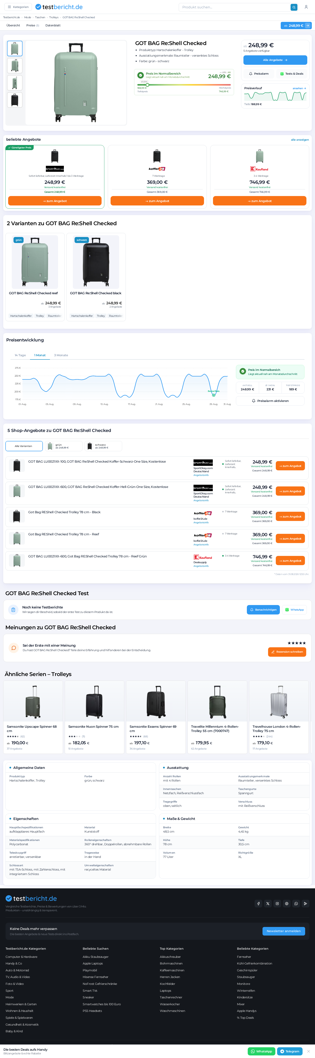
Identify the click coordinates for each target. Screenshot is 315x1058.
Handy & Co (14, 963)
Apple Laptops (93, 963)
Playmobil (90, 970)
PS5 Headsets (92, 1011)
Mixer (241, 1004)
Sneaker (88, 997)
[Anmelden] (306, 7)
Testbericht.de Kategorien (26, 949)
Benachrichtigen (266, 609)
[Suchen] (294, 7)
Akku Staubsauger (95, 957)
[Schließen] (309, 1051)
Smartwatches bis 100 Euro (102, 1004)
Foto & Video (15, 984)
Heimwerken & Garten (21, 1004)
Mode (27, 17)
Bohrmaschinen (171, 963)
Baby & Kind (14, 1031)
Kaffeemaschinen (172, 970)
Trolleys (53, 17)
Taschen (40, 17)
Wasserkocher (170, 1004)
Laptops (165, 991)
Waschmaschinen (172, 1011)
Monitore (243, 984)
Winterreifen (246, 991)
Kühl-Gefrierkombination (254, 963)
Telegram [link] (292, 1051)
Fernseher (244, 957)
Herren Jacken (170, 977)
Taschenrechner (171, 997)
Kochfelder (167, 984)
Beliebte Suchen (96, 949)
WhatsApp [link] (264, 1051)
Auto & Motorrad (17, 970)
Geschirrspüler (247, 970)
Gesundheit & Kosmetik (22, 1024)
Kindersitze (245, 997)
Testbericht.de (11, 17)
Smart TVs (90, 991)
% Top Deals (245, 1018)
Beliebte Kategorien (252, 949)
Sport (10, 991)
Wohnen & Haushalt (19, 1011)
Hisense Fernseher (95, 977)
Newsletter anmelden (284, 931)
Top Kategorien (172, 949)
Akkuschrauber (170, 957)
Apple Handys (246, 1011)
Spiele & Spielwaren (19, 1018)
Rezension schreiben (289, 651)
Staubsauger (246, 977)
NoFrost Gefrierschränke (100, 984)
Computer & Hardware (21, 957)
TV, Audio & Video (18, 977)
